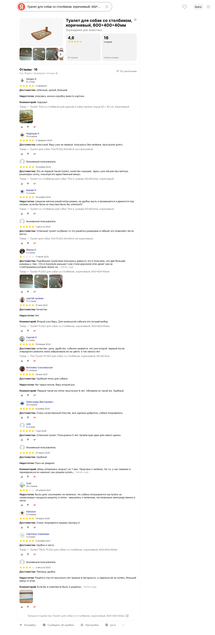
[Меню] (208, 6)
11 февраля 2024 (44, 140)
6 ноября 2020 (43, 408)
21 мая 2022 (42, 305)
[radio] (21, 127)
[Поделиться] (135, 19)
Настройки (92, 625)
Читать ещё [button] (66, 266)
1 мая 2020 (41, 431)
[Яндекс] (21, 6)
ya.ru (113, 625)
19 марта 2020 (43, 518)
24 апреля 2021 (43, 490)
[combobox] (63, 6)
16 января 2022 (43, 344)
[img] (26, 86)
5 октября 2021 (43, 541)
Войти (198, 7)
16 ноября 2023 (43, 197)
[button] (25, 54)
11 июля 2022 (42, 256)
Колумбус (30, 625)
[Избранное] (184, 6)
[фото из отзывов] (26, 117)
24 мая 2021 (42, 374)
